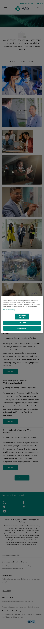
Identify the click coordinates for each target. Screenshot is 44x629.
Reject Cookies (22, 322)
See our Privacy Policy (9, 309)
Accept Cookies (22, 328)
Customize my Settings (22, 316)
